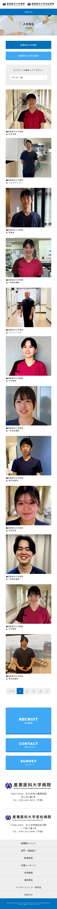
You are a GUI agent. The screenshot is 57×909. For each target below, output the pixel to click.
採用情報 (28, 872)
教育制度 (28, 858)
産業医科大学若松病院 (28, 56)
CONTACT (28, 745)
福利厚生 (28, 880)
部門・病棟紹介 (28, 850)
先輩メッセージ (28, 865)
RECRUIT (28, 720)
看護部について (28, 843)
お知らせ (28, 894)
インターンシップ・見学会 (28, 887)
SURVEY (29, 762)
